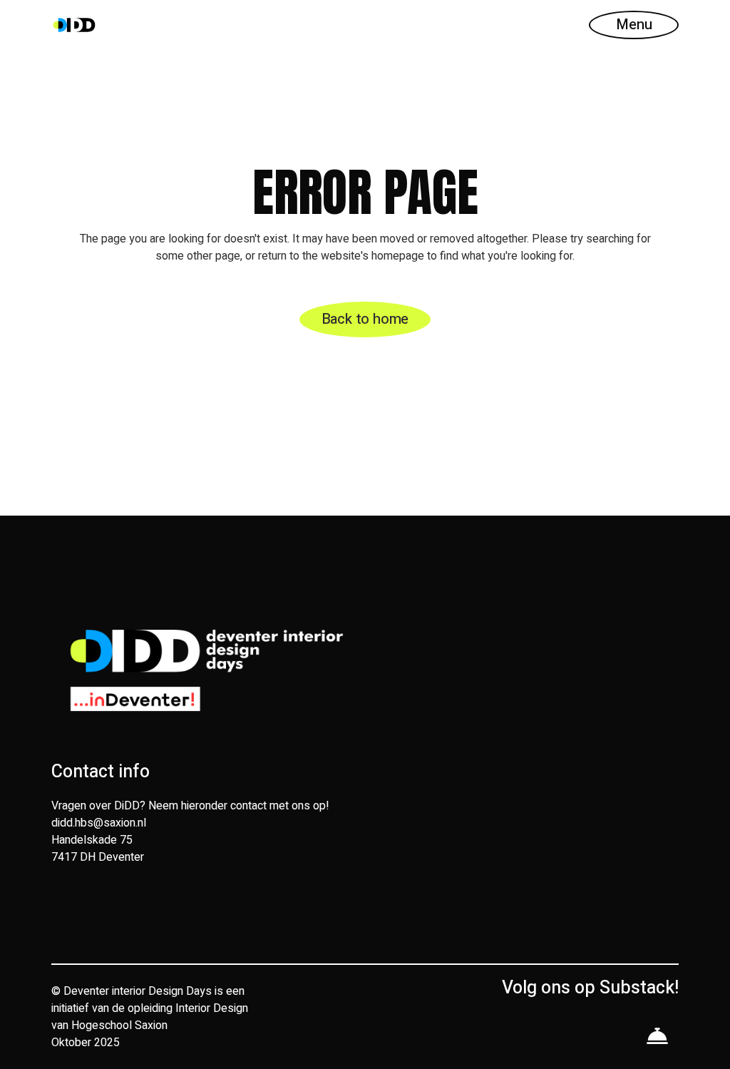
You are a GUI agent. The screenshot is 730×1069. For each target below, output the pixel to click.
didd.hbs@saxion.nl (98, 823)
